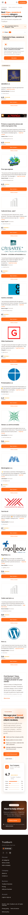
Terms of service (14, 908)
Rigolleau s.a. (6, 555)
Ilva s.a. (3, 641)
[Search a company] (16, 2)
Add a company (6, 865)
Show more (7, 698)
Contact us (5, 876)
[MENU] (2, 2)
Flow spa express (7, 169)
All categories (5, 860)
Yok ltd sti (4, 511)
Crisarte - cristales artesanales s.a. (13, 254)
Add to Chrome (9, 826)
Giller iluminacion (7, 341)
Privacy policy (5, 908)
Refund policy (5, 912)
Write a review (14, 105)
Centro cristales (7, 298)
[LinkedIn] (10, 852)
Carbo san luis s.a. (7, 598)
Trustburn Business (7, 884)
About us (4, 873)
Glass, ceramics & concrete (15, 7)
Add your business (7, 889)
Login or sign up (6, 897)
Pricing (4, 886)
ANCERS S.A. (5, 84)
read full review (10, 89)
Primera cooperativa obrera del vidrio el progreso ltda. (12, 125)
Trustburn (7, 842)
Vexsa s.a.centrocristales (10, 425)
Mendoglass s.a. (7, 468)
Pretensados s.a (7, 383)
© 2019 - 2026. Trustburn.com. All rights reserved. (12, 904)
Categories (4, 7)
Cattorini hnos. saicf (8, 211)
